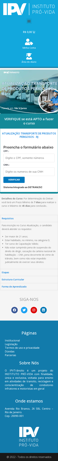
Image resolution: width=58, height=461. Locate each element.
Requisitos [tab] (8, 218)
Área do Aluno (29, 61)
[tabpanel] (29, 245)
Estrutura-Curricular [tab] (13, 279)
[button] (29, 21)
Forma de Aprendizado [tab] (14, 286)
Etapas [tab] (5, 272)
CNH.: (6, 165)
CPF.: (6, 151)
